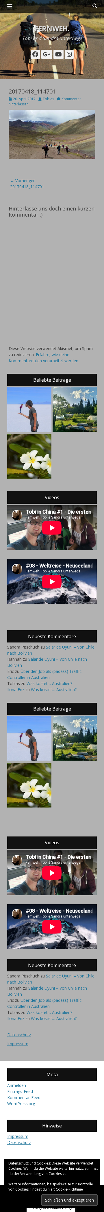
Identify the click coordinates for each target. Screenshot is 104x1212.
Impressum (17, 1043)
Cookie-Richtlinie (69, 1189)
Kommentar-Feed (23, 1097)
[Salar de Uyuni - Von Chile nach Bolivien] (29, 410)
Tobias (48, 98)
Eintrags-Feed (20, 1091)
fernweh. (52, 28)
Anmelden (16, 1085)
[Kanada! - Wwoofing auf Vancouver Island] (75, 410)
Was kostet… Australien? (49, 683)
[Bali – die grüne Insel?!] (29, 457)
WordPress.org (21, 1103)
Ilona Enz (15, 689)
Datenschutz (19, 1034)
